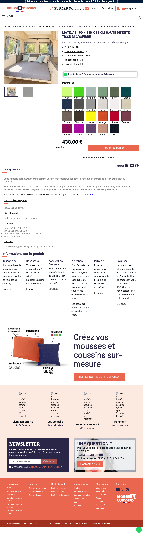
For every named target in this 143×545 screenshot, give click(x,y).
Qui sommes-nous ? (81, 492)
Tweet (132, 165)
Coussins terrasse (35, 495)
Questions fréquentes (82, 495)
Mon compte (102, 484)
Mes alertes (100, 508)
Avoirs (98, 498)
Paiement (120, 421)
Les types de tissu (58, 492)
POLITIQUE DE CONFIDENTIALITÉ (43, 467)
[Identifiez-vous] (118, 8)
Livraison (77, 488)
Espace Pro (107, 8)
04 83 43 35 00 (63, 8)
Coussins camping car (37, 488)
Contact (93, 8)
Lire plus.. (7, 289)
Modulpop (77, 506)
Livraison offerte (23, 421)
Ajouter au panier (113, 147)
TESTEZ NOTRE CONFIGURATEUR (99, 376)
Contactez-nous (90, 464)
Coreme (76, 502)
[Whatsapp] (139, 530)
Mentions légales (80, 523)
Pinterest (137, 165)
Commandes (101, 494)
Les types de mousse (59, 488)
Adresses (99, 501)
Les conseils (55, 421)
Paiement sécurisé (87, 424)
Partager (126, 165)
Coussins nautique (36, 492)
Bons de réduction (102, 505)
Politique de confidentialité (100, 523)
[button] (100, 83)
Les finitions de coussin (60, 495)
